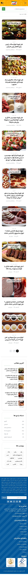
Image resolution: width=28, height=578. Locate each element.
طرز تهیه (14, 115)
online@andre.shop (16, 516)
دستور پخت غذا (14, 77)
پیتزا (21, 464)
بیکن (15, 452)
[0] (3, 3)
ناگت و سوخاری (18, 461)
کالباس (14, 464)
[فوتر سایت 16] (22, 562)
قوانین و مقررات (23, 526)
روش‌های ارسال (23, 549)
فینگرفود (12, 458)
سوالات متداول (23, 523)
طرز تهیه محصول (8, 437)
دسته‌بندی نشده (7, 427)
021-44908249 (18, 513)
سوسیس (20, 458)
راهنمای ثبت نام (23, 541)
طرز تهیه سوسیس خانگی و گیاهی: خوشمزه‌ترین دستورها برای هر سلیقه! (14, 120)
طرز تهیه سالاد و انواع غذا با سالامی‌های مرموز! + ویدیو (11, 394)
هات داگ (9, 461)
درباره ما (25, 552)
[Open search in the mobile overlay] (14, 9)
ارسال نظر (11, 236)
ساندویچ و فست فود (17, 455)
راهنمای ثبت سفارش (22, 544)
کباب (8, 464)
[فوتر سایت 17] (10, 562)
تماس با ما (24, 534)
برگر (21, 452)
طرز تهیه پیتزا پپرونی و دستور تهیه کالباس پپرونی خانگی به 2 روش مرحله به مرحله (14, 195)
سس (8, 455)
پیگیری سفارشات (23, 529)
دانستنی (14, 299)
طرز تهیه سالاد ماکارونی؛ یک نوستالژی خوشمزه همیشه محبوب (14, 82)
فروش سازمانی (23, 531)
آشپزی (14, 42)
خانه (25, 14)
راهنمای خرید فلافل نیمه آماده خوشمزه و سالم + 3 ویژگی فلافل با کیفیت (11, 385)
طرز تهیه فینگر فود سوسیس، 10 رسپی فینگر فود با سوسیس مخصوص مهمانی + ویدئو (14, 157)
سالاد (9, 452)
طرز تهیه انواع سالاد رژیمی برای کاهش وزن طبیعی (11, 369)
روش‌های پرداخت (23, 547)
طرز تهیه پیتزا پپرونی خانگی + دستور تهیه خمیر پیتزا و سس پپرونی (11, 403)
